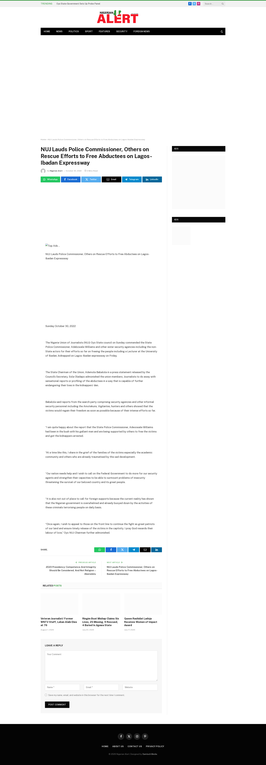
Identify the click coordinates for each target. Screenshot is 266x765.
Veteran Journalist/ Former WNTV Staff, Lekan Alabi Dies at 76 (59, 622)
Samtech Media (150, 754)
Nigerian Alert (56, 171)
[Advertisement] (133, 87)
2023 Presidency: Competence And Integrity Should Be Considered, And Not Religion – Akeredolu (71, 570)
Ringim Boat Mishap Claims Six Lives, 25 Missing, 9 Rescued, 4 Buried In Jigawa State (100, 622)
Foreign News (141, 31)
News (59, 31)
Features (104, 31)
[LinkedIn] (30, 229)
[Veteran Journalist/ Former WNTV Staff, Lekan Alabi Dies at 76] (59, 604)
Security (121, 31)
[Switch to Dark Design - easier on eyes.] (221, 31)
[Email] (30, 221)
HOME (47, 31)
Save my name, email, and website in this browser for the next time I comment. (86, 695)
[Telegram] (30, 237)
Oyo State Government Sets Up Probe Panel (78, 3)
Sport (89, 31)
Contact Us (135, 746)
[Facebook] (30, 205)
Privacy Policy (155, 746)
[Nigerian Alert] (118, 17)
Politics (74, 31)
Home (43, 139)
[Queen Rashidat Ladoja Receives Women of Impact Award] (143, 604)
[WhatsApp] (30, 197)
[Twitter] (30, 213)
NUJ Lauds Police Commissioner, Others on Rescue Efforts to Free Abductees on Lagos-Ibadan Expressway (132, 570)
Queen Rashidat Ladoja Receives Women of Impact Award (140, 622)
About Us (118, 746)
